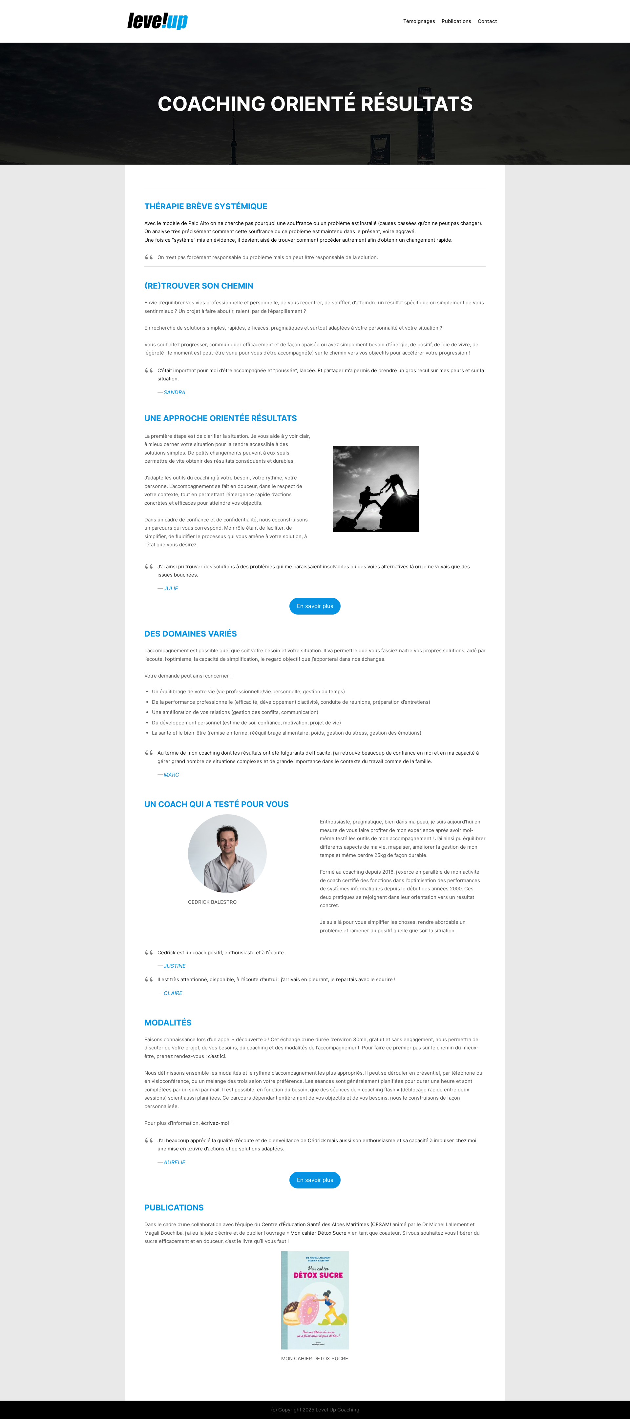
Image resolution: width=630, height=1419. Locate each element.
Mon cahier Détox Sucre (318, 1233)
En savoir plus (315, 606)
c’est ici (216, 1056)
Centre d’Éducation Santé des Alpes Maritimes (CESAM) (326, 1224)
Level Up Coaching (337, 1410)
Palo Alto (198, 223)
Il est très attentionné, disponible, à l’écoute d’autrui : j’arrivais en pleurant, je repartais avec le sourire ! (276, 979)
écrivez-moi (215, 1123)
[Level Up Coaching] (157, 21)
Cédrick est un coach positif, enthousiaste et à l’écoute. (221, 952)
